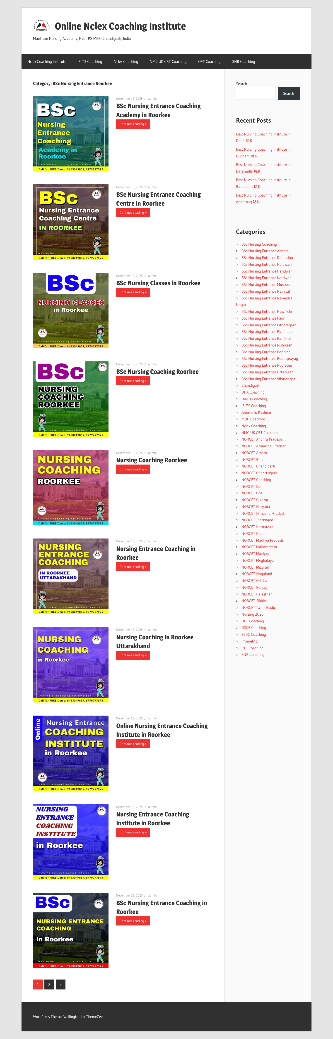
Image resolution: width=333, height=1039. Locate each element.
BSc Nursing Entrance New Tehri (267, 311)
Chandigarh (250, 385)
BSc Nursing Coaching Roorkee (157, 371)
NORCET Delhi (252, 486)
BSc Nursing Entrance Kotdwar (266, 277)
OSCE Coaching (253, 627)
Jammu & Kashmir (256, 412)
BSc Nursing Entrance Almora (265, 250)
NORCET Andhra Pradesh (261, 439)
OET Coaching (209, 61)
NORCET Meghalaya (257, 560)
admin (152, 99)
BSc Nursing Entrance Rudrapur (266, 365)
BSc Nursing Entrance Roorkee (265, 351)
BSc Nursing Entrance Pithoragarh (268, 325)
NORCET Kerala (254, 533)
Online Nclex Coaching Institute (120, 26)
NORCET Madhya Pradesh (262, 540)
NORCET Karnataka (257, 526)
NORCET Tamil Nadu (258, 607)
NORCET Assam (254, 452)
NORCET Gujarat (254, 499)
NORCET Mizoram (255, 567)
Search (241, 83)
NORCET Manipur (255, 553)
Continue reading (132, 124)
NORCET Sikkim (254, 600)
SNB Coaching (243, 61)
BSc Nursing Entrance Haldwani (266, 264)
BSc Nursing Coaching (259, 244)
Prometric (249, 641)
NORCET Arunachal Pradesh (263, 446)
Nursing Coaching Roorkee (151, 460)
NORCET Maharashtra (259, 546)
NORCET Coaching (256, 479)
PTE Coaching (252, 647)
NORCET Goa (252, 493)
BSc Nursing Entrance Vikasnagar (268, 378)
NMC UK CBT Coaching (168, 61)
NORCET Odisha (254, 580)
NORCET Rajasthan (257, 594)
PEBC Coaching (253, 634)
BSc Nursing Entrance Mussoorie (267, 284)
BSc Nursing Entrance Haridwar (266, 271)
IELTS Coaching (90, 61)
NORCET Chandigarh (258, 466)
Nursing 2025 (252, 614)
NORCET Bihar (253, 459)
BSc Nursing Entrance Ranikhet (266, 338)
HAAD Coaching (254, 398)
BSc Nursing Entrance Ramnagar (267, 331)
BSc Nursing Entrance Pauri (263, 318)
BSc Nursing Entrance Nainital (265, 291)
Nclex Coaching (126, 61)
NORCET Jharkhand (257, 519)
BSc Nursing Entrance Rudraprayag (269, 358)
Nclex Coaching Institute (46, 61)
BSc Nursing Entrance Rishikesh (266, 345)
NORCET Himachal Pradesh (263, 513)
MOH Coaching (253, 419)
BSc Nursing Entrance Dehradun (267, 257)
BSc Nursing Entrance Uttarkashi (267, 372)
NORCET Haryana (255, 506)
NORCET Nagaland (256, 573)
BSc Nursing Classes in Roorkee (158, 283)
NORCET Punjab (254, 587)
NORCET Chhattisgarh (259, 472)
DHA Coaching (253, 392)
